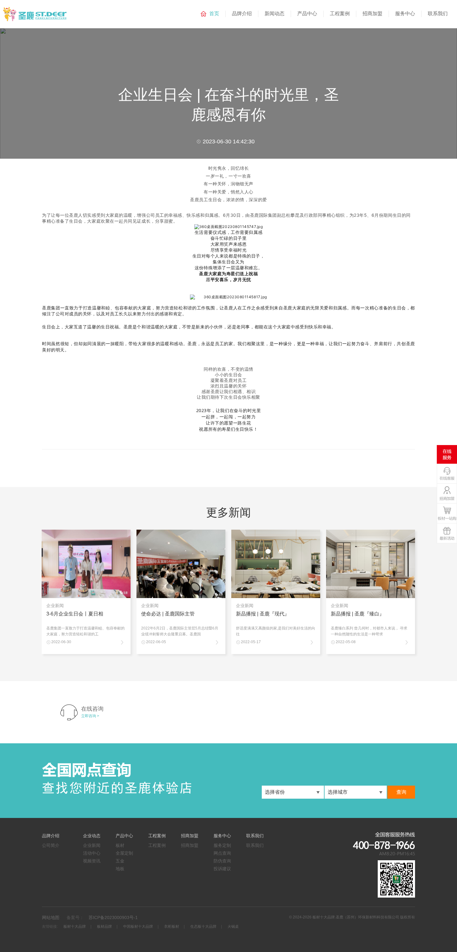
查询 (401, 792)
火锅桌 (233, 926)
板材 (120, 845)
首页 (214, 13)
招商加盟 (372, 13)
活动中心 (91, 853)
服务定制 (222, 845)
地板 (120, 868)
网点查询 (222, 853)
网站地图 (50, 917)
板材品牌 (104, 926)
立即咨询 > (90, 716)
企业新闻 (91, 845)
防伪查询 (222, 860)
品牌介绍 (242, 13)
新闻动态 (274, 13)
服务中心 (405, 13)
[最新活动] (447, 534)
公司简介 (50, 845)
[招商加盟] (447, 494)
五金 (120, 860)
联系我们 (438, 13)
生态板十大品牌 (203, 926)
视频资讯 (91, 860)
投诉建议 (222, 868)
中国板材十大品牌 (138, 926)
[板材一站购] (447, 514)
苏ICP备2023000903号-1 (113, 917)
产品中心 (307, 13)
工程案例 (340, 13)
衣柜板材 (171, 926)
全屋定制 (124, 853)
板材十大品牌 (74, 926)
